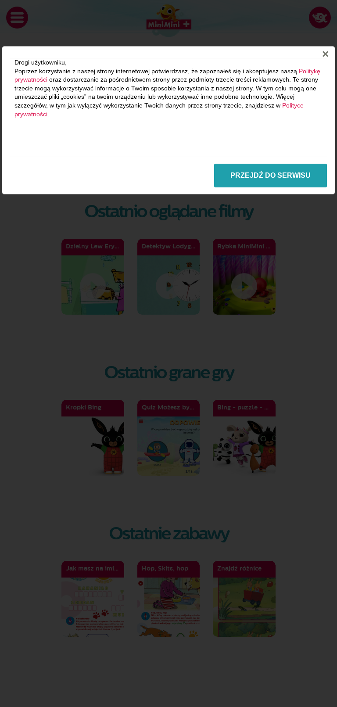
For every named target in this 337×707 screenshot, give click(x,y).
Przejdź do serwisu (270, 175)
